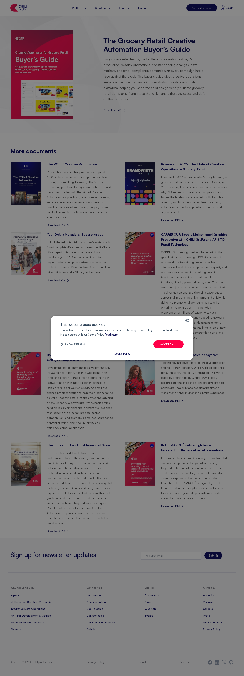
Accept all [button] (168, 344)
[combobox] (187, 320)
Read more (111, 334)
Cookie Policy (122, 353)
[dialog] (122, 338)
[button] (72, 344)
